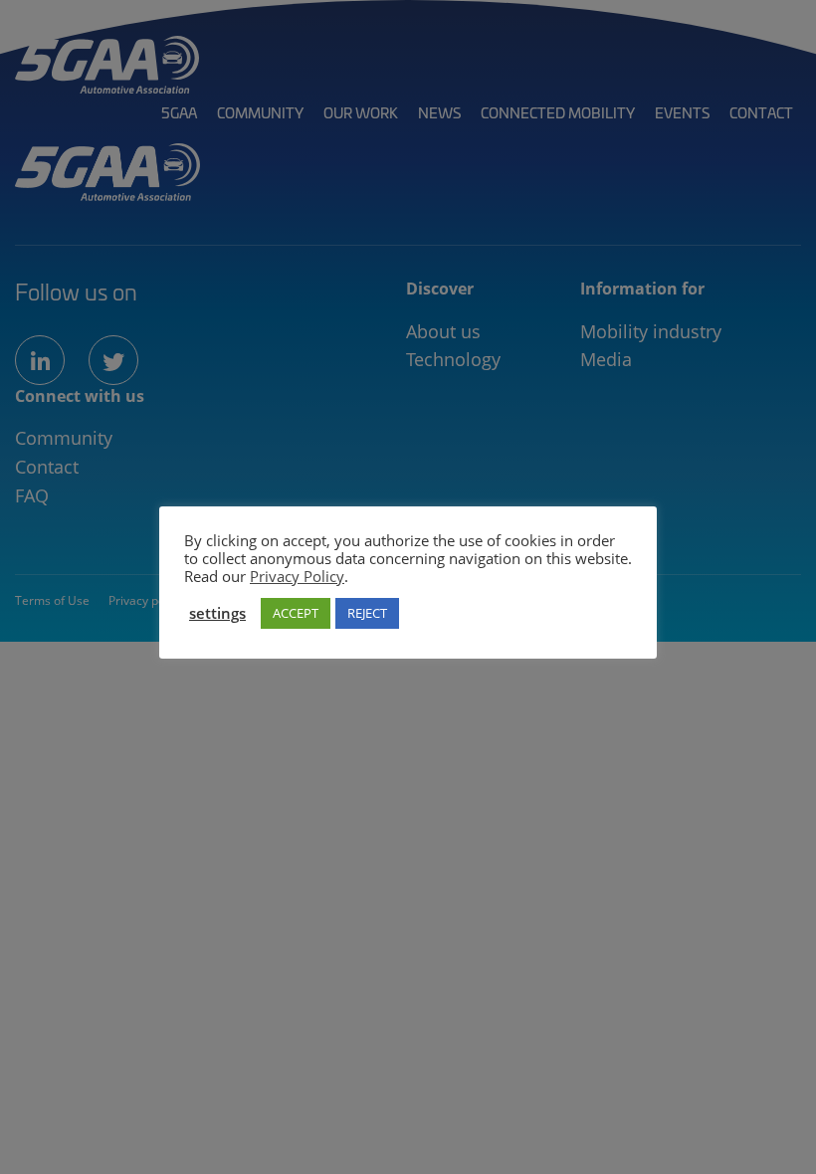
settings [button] (217, 613)
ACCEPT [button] (295, 613)
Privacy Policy (297, 576)
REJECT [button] (367, 613)
